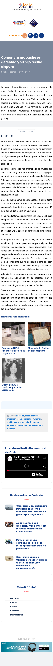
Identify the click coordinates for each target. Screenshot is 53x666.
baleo (27, 416)
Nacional (14, 598)
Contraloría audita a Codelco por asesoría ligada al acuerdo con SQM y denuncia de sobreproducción (32, 563)
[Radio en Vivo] (24, 35)
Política (13, 602)
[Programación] (30, 35)
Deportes (14, 611)
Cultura (13, 606)
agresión (20, 416)
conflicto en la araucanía (18, 422)
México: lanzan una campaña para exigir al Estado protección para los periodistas (31, 544)
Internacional (16, 615)
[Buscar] (35, 35)
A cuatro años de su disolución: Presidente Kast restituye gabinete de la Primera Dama (31, 527)
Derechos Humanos (26, 131)
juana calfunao (21, 425)
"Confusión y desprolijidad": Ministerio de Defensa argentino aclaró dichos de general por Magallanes (31, 510)
